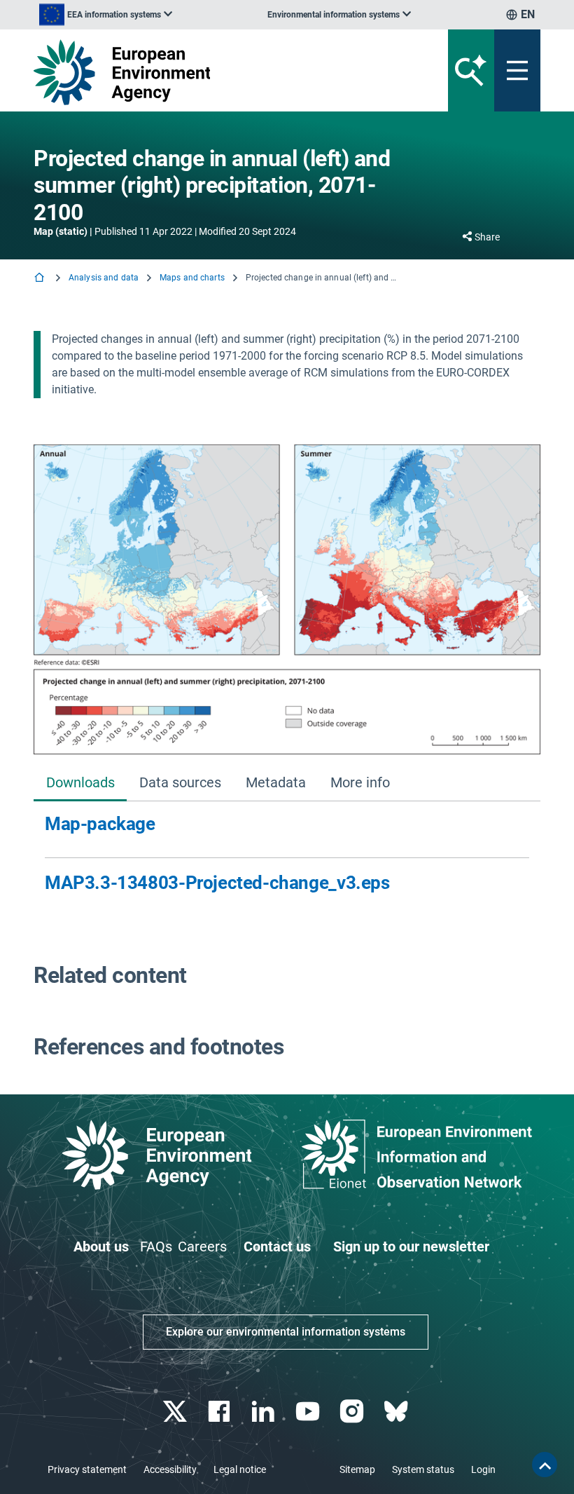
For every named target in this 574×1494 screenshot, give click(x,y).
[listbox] (106, 14)
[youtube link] (309, 1411)
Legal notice (240, 1469)
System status (423, 1469)
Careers (202, 1246)
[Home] (41, 278)
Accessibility (170, 1469)
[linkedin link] (265, 1411)
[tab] (80, 783)
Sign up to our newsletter (411, 1246)
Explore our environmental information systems (285, 1331)
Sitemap (357, 1469)
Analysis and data (104, 278)
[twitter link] (176, 1411)
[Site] (199, 72)
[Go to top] (544, 1464)
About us (101, 1246)
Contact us (277, 1246)
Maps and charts (192, 278)
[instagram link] (353, 1411)
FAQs (156, 1246)
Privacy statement (87, 1469)
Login (483, 1469)
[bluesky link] (397, 1411)
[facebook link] (221, 1411)
